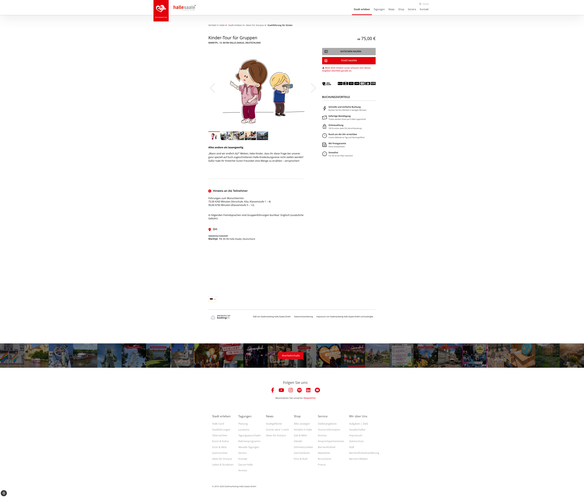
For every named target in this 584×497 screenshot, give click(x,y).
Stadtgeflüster (274, 423)
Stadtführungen (221, 429)
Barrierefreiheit (326, 447)
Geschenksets (302, 453)
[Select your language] (212, 299)
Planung (243, 423)
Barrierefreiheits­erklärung (364, 453)
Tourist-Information (329, 429)
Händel (298, 441)
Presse (322, 464)
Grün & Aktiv (219, 447)
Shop (401, 9)
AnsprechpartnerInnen (331, 441)
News (391, 9)
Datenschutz (356, 441)
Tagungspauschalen (249, 435)
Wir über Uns (358, 416)
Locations (243, 429)
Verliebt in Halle (303, 429)
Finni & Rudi (301, 459)
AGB (351, 447)
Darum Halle (245, 464)
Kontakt (424, 9)
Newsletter (310, 398)
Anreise (242, 470)
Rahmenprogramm (249, 441)
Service (412, 9)
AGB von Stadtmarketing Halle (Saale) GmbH (271, 316)
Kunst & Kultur (220, 441)
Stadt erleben (362, 9)
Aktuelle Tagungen (248, 447)
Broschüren (324, 459)
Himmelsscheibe (303, 447)
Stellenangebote (327, 423)
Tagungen (379, 9)
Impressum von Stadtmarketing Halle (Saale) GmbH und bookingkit (344, 316)
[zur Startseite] (161, 10)
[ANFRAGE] (349, 60)
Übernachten (219, 435)
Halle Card (218, 423)
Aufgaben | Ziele (358, 423)
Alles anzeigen (302, 423)
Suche (425, 3)
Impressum (355, 435)
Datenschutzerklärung (303, 316)
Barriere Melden (358, 459)
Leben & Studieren (222, 464)
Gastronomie (219, 453)
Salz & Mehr (300, 435)
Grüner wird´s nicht (277, 429)
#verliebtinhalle (291, 355)
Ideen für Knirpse (222, 459)
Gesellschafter (357, 429)
